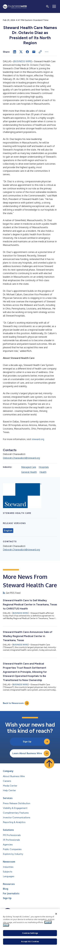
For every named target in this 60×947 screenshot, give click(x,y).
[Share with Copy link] (40, 51)
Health (42, 472)
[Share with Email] (33, 51)
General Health (29, 472)
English (8, 530)
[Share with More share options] (46, 51)
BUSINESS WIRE (22, 61)
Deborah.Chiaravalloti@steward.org (21, 457)
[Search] (47, 6)
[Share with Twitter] (21, 51)
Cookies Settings (30, 933)
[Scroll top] (49, 763)
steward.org (38, 439)
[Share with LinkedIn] (14, 51)
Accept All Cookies (30, 941)
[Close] (56, 914)
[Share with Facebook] (27, 51)
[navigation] (54, 6)
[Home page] (15, 6)
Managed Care (28, 467)
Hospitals (44, 467)
